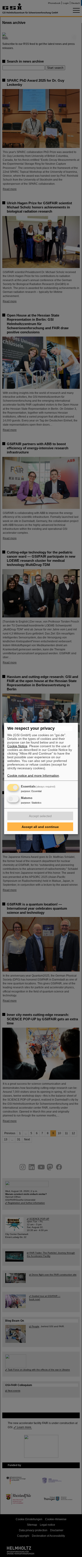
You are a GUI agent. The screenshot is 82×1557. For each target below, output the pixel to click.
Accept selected (40, 816)
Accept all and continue (40, 827)
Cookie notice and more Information (33, 775)
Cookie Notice (17, 746)
